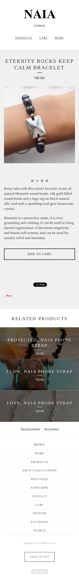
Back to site (39, 557)
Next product (51, 428)
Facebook (39, 522)
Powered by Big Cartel (39, 571)
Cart (43, 37)
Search (39, 530)
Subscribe (39, 487)
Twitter (39, 513)
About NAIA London (39, 470)
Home (39, 453)
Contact (39, 496)
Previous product (30, 428)
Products (23, 37)
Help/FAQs (39, 479)
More (59, 37)
